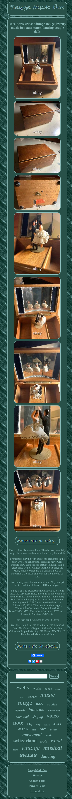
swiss (28, 755)
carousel (22, 717)
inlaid (57, 689)
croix (43, 741)
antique (32, 696)
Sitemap (37, 775)
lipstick (57, 724)
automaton (54, 710)
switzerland (25, 740)
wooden (52, 704)
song (38, 724)
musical (52, 748)
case (34, 729)
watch (23, 729)
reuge (25, 702)
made (48, 735)
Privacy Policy (37, 786)
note (18, 723)
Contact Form (37, 780)
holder (53, 729)
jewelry (22, 687)
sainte (22, 697)
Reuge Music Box (37, 770)
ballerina (36, 709)
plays (15, 749)
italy (39, 704)
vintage (30, 747)
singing (37, 717)
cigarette (20, 710)
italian (47, 725)
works (37, 688)
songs (48, 688)
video (53, 716)
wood (56, 740)
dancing (48, 756)
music (47, 694)
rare (43, 729)
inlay (29, 724)
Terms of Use (37, 791)
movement (32, 734)
